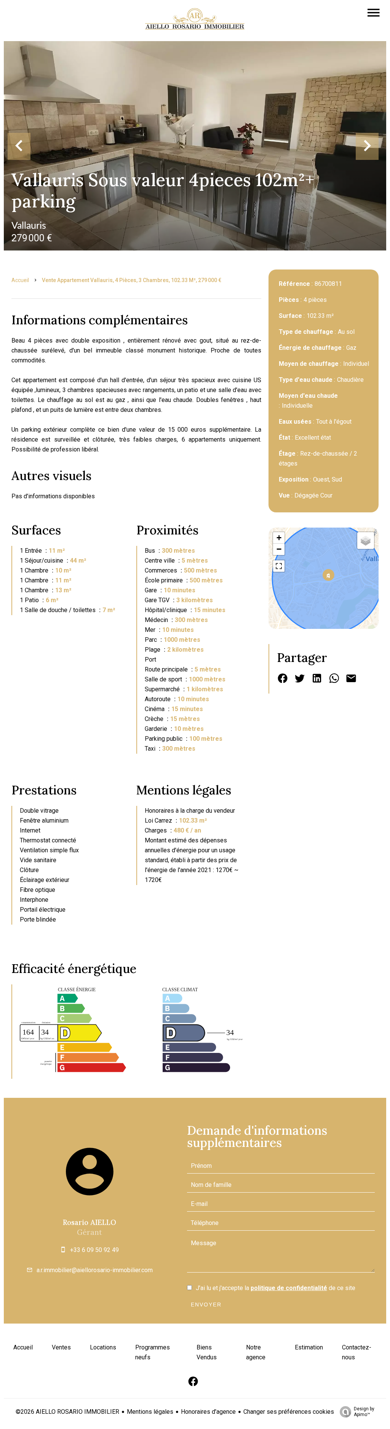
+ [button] (279, 537)
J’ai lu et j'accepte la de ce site (275, 1288)
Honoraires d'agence (208, 1411)
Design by (364, 1411)
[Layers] (365, 540)
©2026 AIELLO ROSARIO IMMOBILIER (67, 1411)
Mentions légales (150, 1411)
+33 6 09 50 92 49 (94, 1250)
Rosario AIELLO (89, 1222)
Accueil (20, 280)
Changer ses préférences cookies (288, 1411)
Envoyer (206, 1304)
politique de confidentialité (289, 1288)
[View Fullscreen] (279, 566)
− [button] (279, 549)
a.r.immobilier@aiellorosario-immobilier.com (95, 1270)
